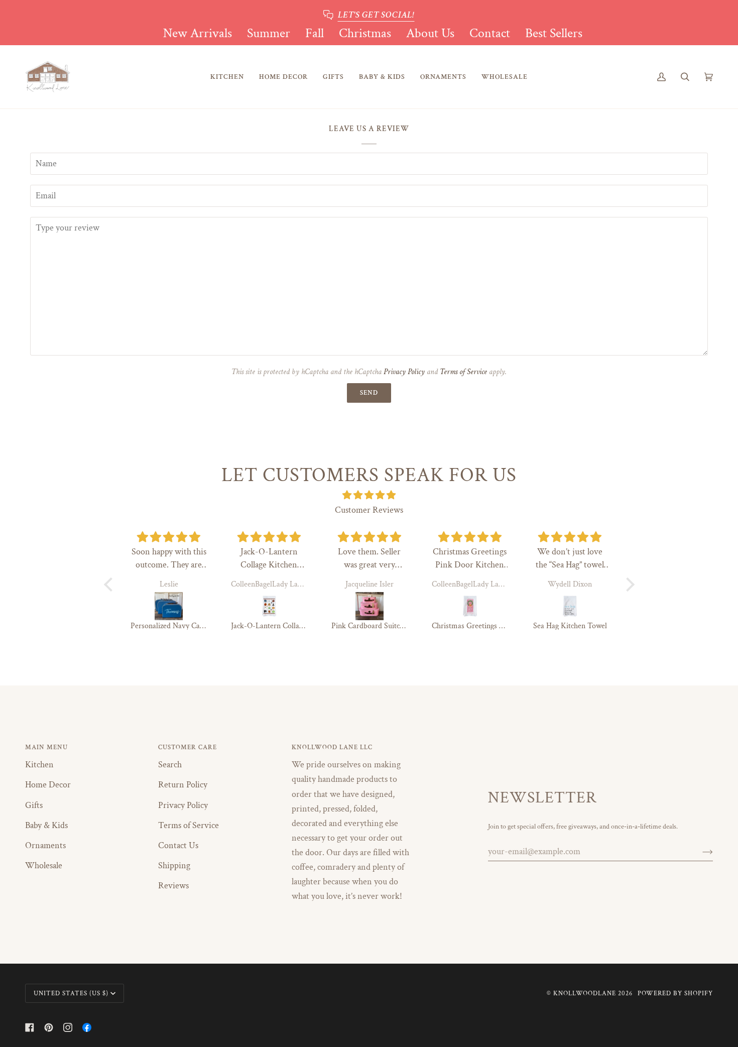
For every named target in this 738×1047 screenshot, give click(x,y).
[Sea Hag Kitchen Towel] (570, 606)
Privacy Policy (404, 372)
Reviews (173, 885)
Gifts (34, 805)
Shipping (174, 865)
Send (369, 393)
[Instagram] (67, 1027)
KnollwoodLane (584, 993)
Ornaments (45, 845)
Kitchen (39, 764)
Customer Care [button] (187, 747)
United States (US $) (71, 993)
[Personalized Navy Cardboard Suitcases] (169, 606)
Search (170, 764)
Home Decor (48, 784)
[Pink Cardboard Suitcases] (369, 606)
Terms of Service (463, 372)
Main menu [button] (46, 747)
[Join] (699, 851)
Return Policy (182, 784)
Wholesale (43, 865)
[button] (227, 77)
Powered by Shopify (675, 993)
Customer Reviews (369, 510)
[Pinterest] (48, 1027)
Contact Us (178, 845)
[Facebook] (29, 1027)
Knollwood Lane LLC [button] (332, 747)
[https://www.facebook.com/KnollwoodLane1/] (86, 1027)
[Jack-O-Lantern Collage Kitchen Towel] (269, 606)
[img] (369, 495)
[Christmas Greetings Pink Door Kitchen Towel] (470, 606)
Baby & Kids (46, 825)
